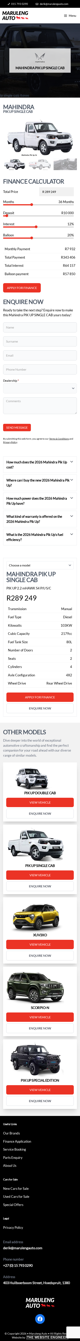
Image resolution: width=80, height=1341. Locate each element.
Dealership (11, 380)
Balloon (8, 235)
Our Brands (11, 1133)
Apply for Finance (40, 697)
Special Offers (13, 1205)
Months (8, 202)
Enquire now (40, 708)
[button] (72, 138)
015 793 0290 (19, 3)
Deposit (8, 213)
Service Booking (14, 1149)
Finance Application (17, 1141)
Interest (8, 224)
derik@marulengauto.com (54, 3)
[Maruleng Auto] (15, 15)
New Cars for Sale (16, 1188)
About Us (9, 1165)
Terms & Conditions (59, 438)
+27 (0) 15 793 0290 (18, 1265)
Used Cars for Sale (16, 1196)
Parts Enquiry (13, 1157)
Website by (40, 1337)
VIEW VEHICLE (40, 802)
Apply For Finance (22, 288)
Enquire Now (40, 813)
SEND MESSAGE (17, 427)
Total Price (10, 192)
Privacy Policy (10, 442)
